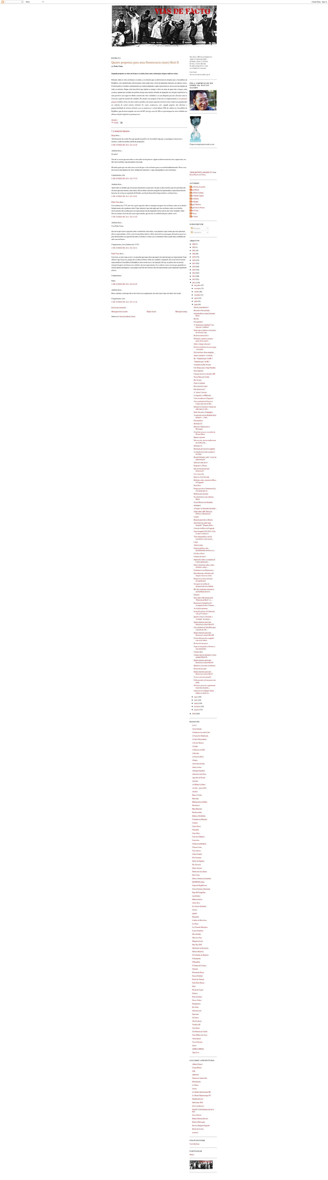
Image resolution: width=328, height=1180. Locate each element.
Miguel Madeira (195, 204)
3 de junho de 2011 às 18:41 (124, 248)
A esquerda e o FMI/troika (202, 395)
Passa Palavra (194, 175)
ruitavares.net (196, 1011)
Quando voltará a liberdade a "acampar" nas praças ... (203, 618)
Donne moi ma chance (199, 871)
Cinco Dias (196, 833)
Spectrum (195, 1014)
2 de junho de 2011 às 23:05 (124, 217)
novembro (197, 288)
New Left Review (198, 1106)
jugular (194, 913)
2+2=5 (194, 725)
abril (196, 700)
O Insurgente (196, 958)
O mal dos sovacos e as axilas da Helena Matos (204, 433)
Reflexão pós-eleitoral (201, 494)
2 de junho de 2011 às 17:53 (124, 178)
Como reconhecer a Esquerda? (203, 398)
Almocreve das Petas (199, 774)
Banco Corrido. (197, 795)
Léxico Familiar (197, 931)
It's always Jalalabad (199, 906)
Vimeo (203, 175)
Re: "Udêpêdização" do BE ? (203, 358)
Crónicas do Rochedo (199, 844)
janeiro (196, 710)
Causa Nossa (196, 826)
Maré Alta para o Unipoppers (203, 412)
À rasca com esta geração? (202, 677)
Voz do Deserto (197, 1042)
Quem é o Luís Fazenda (201, 477)
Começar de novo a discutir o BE (204, 374)
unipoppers (197, 505)
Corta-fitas (195, 840)
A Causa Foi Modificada (200, 736)
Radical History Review (200, 1118)
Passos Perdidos (197, 976)
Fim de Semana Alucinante (201, 889)
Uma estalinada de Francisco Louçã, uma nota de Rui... (203, 402)
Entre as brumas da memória (201, 878)
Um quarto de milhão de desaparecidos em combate (203, 585)
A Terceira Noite (197, 757)
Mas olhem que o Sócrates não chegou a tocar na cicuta (204, 574)
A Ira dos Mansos (198, 743)
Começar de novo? (200, 556)
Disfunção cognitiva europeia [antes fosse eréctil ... (203, 339)
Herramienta (196, 1082)
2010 (194, 714)
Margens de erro (197, 941)
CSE (193, 1071)
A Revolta (195, 753)
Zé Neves (193, 213)
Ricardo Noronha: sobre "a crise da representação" (205, 458)
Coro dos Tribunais (198, 837)
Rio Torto (195, 1007)
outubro (196, 292)
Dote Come (196, 875)
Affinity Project (197, 1064)
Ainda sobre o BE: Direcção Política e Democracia (203, 512)
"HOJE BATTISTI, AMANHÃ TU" (201, 172)
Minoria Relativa (198, 951)
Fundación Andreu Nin (199, 1078)
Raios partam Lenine (200, 386)
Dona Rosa (197, 485)
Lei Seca (195, 924)
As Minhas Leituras (198, 784)
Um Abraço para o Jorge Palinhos (205, 368)
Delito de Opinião (198, 861)
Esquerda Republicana (199, 885)
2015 (194, 270)
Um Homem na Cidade (199, 1031)
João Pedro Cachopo (196, 193)
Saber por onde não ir (200, 462)
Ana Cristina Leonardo (197, 187)
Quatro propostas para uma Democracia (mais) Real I (203, 673)
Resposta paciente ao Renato (203, 520)
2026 (194, 244)
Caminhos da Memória (199, 819)
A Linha (195, 746)
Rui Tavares (198, 380)
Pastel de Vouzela (198, 979)
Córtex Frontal (197, 854)
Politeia (195, 993)
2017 (194, 263)
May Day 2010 (197, 945)
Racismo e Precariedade (202, 310)
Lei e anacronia (199, 474)
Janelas (194, 910)
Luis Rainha (194, 201)
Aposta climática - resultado (203, 355)
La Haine (195, 1085)
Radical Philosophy (198, 1122)
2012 (194, 279)
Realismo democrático (201, 335)
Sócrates (196, 595)
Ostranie (195, 969)
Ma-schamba (196, 934)
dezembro (197, 285)
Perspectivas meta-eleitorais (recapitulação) (203, 580)
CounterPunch (196, 1068)
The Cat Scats (197, 1021)
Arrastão (195, 781)
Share (114, 120)
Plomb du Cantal (197, 990)
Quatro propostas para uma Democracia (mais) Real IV (204, 623)
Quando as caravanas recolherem (204, 665)
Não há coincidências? (201, 307)
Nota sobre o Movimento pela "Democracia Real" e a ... (203, 599)
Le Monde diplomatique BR (201, 1092)
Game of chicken (199, 383)
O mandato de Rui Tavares (202, 365)
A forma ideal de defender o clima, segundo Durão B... (205, 656)
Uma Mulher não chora (199, 1035)
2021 (194, 250)
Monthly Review (197, 1099)
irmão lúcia (196, 903)
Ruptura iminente (199, 437)
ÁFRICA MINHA (198, 1049)
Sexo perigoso (198, 420)
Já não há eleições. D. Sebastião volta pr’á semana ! (204, 612)
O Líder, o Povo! (199, 553)
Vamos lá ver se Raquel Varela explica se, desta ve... (204, 692)
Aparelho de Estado (198, 777)
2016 (194, 266)
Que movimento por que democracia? (201, 470)
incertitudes (196, 896)
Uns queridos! (198, 322)
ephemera (195, 1074)
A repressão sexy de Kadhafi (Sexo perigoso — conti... (205, 416)
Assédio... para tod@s (199, 788)
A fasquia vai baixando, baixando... (205, 508)
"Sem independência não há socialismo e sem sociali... (203, 538)
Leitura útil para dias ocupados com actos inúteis (204, 639)
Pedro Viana (115, 202)
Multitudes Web (197, 1102)
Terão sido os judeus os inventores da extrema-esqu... (205, 331)
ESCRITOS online (198, 882)
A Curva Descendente (199, 739)
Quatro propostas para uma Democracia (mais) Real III (204, 634)
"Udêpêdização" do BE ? (202, 361)
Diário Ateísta (197, 868)
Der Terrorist (196, 865)
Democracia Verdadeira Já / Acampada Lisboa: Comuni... (204, 604)
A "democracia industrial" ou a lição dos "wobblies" (204, 326)
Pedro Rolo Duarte (198, 983)
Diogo (113, 135)
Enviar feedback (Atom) (127, 316)
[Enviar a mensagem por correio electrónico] (121, 122)
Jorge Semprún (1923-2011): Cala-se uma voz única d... (205, 532)
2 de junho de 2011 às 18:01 (124, 196)
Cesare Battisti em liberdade (203, 502)
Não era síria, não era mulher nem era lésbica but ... (205, 441)
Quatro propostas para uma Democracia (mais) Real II (145, 62)
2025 (194, 247)
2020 (194, 254)
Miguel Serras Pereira (197, 207)
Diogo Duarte (194, 190)
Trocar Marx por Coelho (201, 377)
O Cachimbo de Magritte (200, 955)
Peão (194, 986)
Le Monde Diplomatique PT (201, 1095)
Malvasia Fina (197, 938)
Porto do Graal (197, 997)
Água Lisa (195, 1052)
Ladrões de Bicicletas (199, 920)
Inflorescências (197, 899)
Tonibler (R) (196, 1024)
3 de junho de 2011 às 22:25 (124, 284)
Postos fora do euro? (200, 669)
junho (196, 304)
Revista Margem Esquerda (201, 1125)
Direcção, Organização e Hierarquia (202, 428)
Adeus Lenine (198, 545)
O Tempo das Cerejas (199, 965)
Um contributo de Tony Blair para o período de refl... (205, 628)
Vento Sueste (196, 1038)
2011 (194, 282)
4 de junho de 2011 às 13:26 (124, 302)
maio (196, 697)
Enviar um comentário (118, 307)
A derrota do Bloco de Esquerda (204, 528)
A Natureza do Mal (198, 750)
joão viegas (194, 216)
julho (196, 301)
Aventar (194, 791)
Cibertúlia (195, 830)
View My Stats (194, 1144)
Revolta (196, 319)
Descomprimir (198, 371)
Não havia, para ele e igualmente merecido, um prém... (204, 686)
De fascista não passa (201, 643)
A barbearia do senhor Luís (201, 732)
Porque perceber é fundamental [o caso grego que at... (205, 489)
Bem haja (195, 798)
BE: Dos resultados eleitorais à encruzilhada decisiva (204, 590)
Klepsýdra (195, 917)
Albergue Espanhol (198, 771)
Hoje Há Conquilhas (199, 892)
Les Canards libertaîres (200, 927)
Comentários (197, 232)
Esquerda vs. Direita (200, 466)
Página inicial (151, 311)
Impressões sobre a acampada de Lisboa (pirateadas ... (204, 560)
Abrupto (195, 760)
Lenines (196, 517)
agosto (196, 298)
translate (195, 1132)
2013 (194, 276)
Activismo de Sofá (198, 764)
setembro (197, 295)
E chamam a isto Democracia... (204, 570)
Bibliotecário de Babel (199, 802)
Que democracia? (199, 389)
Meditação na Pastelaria (200, 948)
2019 (194, 257)
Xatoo (194, 1045)
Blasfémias (196, 805)
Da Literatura (196, 857)
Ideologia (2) (198, 423)
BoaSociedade (197, 812)
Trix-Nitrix (195, 1028)
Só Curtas (195, 1018)
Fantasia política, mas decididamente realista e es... (204, 549)
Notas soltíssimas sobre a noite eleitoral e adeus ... (204, 566)
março (196, 703)
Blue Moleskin (197, 809)
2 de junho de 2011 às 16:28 (124, 145)
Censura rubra (198, 652)
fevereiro (197, 706)
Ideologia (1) (198, 446)
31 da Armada (196, 729)
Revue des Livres (198, 1129)
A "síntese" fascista (200, 392)
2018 (194, 260)
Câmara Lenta (197, 847)
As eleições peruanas (201, 608)
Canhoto (195, 823)
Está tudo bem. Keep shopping (203, 352)
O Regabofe (196, 962)
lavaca (194, 1088)
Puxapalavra (196, 1004)
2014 (194, 273)
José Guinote (194, 199)
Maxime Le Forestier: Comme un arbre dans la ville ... (205, 408)
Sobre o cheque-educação (202, 344)
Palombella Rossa (198, 972)
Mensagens (196, 228)
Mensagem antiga (181, 311)
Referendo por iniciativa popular (204, 449)
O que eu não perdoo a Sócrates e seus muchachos (204, 647)
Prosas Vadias (196, 1000)
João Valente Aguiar (197, 196)
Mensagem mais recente (119, 311)
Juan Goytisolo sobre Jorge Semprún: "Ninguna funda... (204, 524)
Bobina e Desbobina (198, 816)
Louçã (196, 542)
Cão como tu (196, 851)
